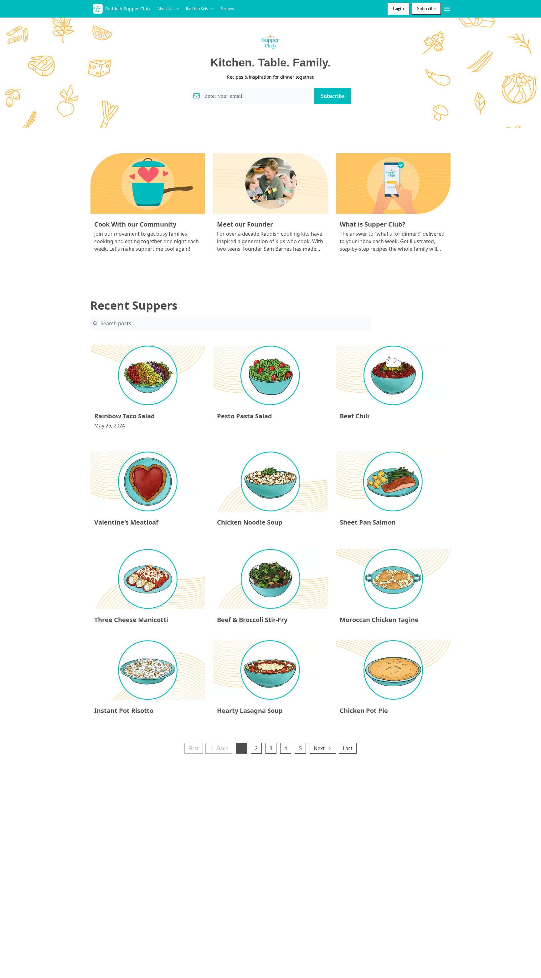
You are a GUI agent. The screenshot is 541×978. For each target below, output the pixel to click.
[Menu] (447, 8)
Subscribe (426, 8)
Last (348, 748)
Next (319, 748)
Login (398, 8)
